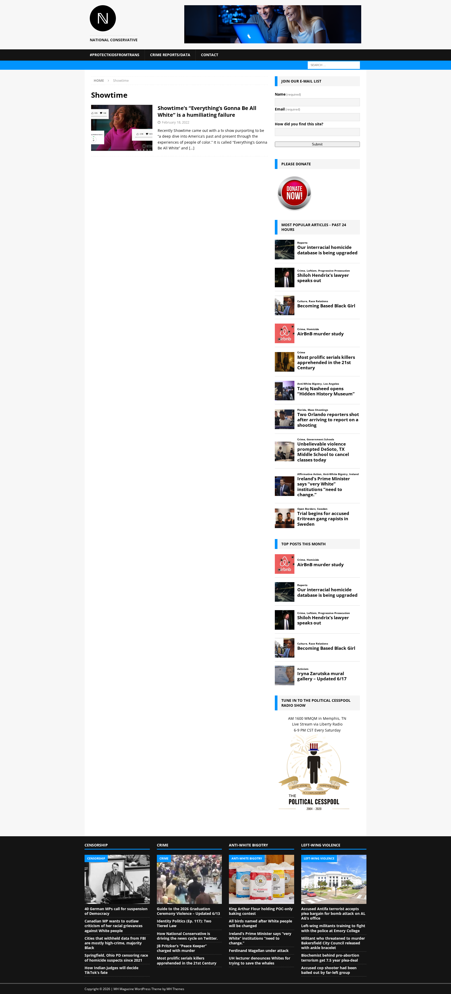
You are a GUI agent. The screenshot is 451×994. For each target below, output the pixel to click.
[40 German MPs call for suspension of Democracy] (117, 879)
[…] (191, 147)
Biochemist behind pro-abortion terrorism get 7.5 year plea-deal (330, 957)
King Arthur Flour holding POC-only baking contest (261, 911)
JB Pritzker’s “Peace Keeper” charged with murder (182, 948)
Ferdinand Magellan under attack (259, 950)
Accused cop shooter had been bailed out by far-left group (329, 970)
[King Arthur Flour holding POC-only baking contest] (261, 879)
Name (288, 94)
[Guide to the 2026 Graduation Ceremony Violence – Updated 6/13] (189, 879)
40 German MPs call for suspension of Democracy (116, 911)
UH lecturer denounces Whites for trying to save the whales (259, 960)
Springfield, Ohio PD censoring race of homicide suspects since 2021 (116, 957)
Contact (209, 54)
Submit (317, 144)
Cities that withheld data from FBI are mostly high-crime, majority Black (115, 943)
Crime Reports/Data (170, 54)
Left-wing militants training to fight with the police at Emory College (333, 928)
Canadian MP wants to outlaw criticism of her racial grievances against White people (114, 926)
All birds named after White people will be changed (260, 923)
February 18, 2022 (175, 122)
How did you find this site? (299, 123)
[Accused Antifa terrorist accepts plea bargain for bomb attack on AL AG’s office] (333, 879)
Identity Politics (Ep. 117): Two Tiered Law (184, 923)
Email (287, 109)
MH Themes (175, 989)
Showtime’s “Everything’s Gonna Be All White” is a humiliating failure (207, 111)
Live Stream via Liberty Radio (317, 724)
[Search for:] (334, 64)
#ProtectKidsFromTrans (114, 54)
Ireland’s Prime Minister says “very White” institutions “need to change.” (260, 938)
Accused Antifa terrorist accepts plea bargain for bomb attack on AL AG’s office (333, 913)
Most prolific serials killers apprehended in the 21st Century (186, 960)
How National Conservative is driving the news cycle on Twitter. (187, 936)
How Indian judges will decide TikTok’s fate (111, 970)
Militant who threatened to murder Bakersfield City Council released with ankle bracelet (333, 943)
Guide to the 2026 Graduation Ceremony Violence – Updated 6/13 (188, 911)
